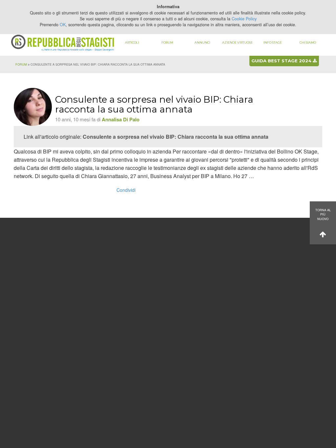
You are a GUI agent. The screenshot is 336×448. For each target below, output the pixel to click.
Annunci (202, 42)
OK (63, 25)
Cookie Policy (244, 19)
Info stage (272, 42)
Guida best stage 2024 (282, 60)
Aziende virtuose (237, 42)
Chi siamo (308, 42)
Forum (167, 42)
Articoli (132, 42)
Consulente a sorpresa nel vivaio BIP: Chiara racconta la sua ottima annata (175, 136)
